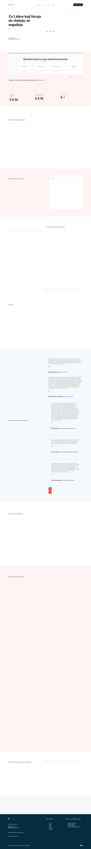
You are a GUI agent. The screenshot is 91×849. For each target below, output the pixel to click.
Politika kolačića (71, 824)
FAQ (53, 5)
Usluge (38, 5)
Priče (48, 5)
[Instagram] (82, 845)
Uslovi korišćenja (71, 825)
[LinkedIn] (80, 845)
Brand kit (51, 828)
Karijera (50, 829)
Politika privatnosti (72, 823)
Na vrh (50, 823)
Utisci (43, 5)
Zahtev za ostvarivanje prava (74, 826)
